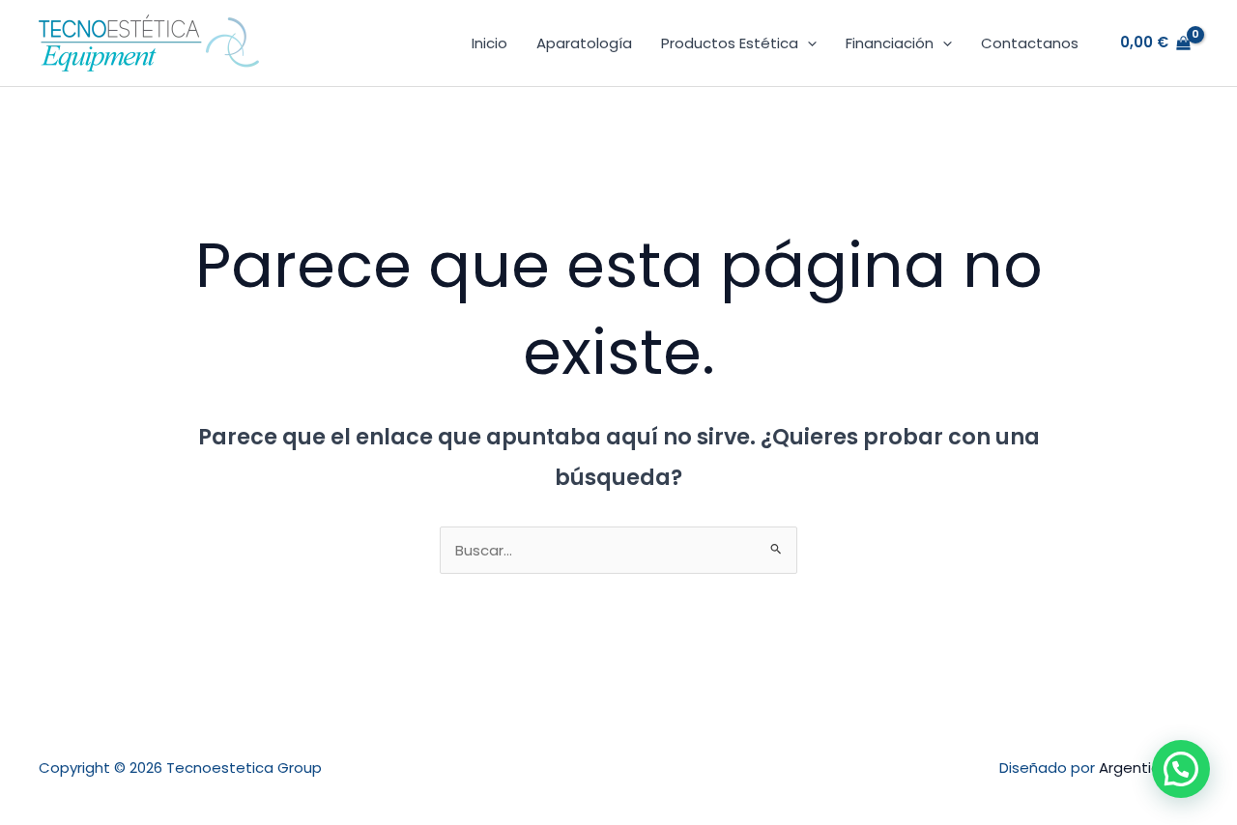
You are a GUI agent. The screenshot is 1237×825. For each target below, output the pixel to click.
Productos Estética (729, 43)
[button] (807, 43)
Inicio (489, 43)
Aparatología (584, 43)
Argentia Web (1148, 767)
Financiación (890, 43)
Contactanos (1030, 43)
